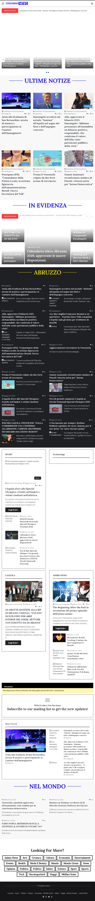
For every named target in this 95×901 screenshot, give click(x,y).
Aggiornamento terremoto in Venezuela (70, 347)
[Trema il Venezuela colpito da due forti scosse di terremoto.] (8, 384)
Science (62, 869)
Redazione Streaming (14, 483)
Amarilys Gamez (44, 886)
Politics (37, 869)
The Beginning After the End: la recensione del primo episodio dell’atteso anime (71, 610)
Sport (74, 869)
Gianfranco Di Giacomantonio (13, 111)
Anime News (11, 857)
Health (21, 863)
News (86, 863)
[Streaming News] (17, 3)
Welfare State (69, 874)
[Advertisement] (47, 31)
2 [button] (48, 72)
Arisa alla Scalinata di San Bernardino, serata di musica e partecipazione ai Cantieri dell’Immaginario (15, 62)
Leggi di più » (13, 510)
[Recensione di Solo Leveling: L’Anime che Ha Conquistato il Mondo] (59, 637)
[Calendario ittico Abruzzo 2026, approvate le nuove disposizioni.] (47, 242)
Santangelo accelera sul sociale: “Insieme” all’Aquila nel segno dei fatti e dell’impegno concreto (47, 63)
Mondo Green (70, 863)
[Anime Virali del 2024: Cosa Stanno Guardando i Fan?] (59, 654)
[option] (16, 59)
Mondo (55, 863)
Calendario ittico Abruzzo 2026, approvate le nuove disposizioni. (47, 255)
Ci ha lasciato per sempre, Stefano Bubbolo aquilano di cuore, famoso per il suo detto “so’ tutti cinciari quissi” (70, 426)
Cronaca (36, 857)
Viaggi (53, 874)
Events (9, 863)
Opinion (10, 869)
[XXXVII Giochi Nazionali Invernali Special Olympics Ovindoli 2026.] (11, 519)
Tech (21, 874)
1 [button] (46, 72)
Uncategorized (37, 874)
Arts (25, 857)
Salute (49, 869)
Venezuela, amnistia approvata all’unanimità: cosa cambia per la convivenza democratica (19, 805)
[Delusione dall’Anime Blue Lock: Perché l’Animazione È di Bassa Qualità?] (59, 669)
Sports (85, 869)
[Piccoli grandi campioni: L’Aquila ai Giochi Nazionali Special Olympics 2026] (55, 408)
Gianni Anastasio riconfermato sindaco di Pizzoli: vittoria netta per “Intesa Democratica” (71, 377)
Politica (24, 869)
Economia (64, 857)
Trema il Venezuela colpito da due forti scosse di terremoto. (44, 177)
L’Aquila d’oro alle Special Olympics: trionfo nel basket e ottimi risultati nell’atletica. (20, 401)
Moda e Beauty (38, 863)
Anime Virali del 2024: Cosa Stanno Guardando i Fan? (77, 656)
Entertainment (82, 857)
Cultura (50, 857)
